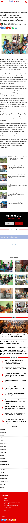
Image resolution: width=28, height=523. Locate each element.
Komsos (7, 9)
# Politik (2, 484)
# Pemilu (2, 458)
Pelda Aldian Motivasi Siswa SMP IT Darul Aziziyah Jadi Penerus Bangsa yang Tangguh (17, 176)
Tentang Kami (7, 507)
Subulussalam (12, 9)
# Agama (2, 429)
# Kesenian (3, 446)
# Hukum (2, 435)
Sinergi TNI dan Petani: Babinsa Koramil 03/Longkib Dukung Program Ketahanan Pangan (17, 185)
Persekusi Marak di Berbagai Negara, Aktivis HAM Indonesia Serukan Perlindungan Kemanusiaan (14, 336)
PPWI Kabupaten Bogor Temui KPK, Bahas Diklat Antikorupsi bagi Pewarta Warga (15, 421)
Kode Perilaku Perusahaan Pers (12, 502)
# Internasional (4, 441)
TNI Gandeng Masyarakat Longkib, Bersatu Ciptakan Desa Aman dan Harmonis (16, 194)
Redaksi (6, 500)
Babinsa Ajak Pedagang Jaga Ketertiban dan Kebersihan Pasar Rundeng (17, 202)
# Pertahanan (4, 475)
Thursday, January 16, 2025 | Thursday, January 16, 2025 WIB (15, 24)
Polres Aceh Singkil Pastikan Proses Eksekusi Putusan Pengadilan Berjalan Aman (12, 342)
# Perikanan (3, 467)
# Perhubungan (4, 464)
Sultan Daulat (18, 9)
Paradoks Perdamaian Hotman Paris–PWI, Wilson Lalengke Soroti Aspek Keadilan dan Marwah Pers (14, 346)
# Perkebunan (4, 472)
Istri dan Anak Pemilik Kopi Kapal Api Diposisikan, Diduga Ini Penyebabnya (15, 394)
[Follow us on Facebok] (2, 520)
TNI (22, 9)
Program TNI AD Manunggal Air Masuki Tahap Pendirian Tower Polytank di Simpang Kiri (15, 375)
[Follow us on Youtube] (11, 520)
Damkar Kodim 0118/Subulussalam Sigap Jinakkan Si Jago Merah (15, 413)
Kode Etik (6, 510)
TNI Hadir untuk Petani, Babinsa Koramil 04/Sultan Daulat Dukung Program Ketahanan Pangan (17, 158)
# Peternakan (4, 481)
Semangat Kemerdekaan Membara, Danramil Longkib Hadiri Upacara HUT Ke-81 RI (15, 408)
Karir (5, 509)
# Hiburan (3, 432)
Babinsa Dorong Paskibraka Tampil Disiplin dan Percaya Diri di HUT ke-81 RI (16, 367)
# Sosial (2, 487)
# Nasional (3, 449)
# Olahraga (3, 452)
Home (1, 9)
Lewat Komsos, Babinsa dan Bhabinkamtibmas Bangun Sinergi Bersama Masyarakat (14, 388)
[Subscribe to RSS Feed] (14, 520)
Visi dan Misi (7, 503)
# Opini (2, 455)
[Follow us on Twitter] (5, 520)
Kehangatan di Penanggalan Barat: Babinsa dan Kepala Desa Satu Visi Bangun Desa (16, 167)
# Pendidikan (4, 461)
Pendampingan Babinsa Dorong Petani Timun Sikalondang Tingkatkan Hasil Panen (15, 401)
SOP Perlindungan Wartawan (11, 505)
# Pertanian (3, 478)
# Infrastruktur (4, 438)
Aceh (4, 9)
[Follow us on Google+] (8, 520)
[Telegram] (16, 28)
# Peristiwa (3, 470)
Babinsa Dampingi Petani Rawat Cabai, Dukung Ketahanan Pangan (15, 381)
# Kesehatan (3, 443)
